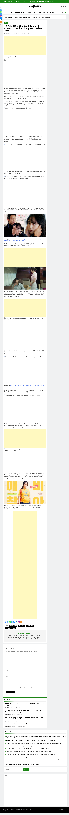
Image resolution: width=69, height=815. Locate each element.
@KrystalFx (21, 625)
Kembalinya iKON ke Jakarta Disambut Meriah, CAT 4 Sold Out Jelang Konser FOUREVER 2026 (27, 748)
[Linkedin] (17, 622)
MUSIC (39, 12)
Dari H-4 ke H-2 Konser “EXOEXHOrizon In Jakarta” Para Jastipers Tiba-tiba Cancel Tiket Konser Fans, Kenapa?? (31, 754)
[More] (21, 622)
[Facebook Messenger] (14, 622)
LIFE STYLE (45, 12)
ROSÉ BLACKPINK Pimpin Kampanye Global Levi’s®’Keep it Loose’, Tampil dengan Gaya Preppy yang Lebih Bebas (31, 740)
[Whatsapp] (10, 622)
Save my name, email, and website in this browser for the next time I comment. (25, 687)
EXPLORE (52, 12)
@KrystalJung (30, 625)
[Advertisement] (25, 45)
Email (7, 676)
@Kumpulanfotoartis (10, 628)
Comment (8, 654)
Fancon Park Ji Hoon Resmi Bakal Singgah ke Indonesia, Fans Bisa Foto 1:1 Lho (24, 746)
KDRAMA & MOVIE (19, 12)
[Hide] (0, 24)
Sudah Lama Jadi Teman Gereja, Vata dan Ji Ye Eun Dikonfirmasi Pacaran (25, 724)
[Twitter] (8, 622)
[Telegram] (12, 622)
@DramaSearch (13, 625)
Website (8, 682)
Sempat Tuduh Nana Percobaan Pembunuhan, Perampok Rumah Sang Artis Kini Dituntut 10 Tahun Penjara (30, 757)
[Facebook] (5, 622)
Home (12, 12)
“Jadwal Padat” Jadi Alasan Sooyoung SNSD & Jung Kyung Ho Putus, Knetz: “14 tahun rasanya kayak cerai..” (30, 751)
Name (7, 670)
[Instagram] (19, 622)
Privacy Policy (62, 809)
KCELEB (29, 12)
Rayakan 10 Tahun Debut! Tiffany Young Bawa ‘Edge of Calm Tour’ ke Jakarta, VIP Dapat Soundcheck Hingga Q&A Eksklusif (34, 743)
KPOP (34, 12)
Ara (7, 707)
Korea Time (8, 33)
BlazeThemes (6, 810)
